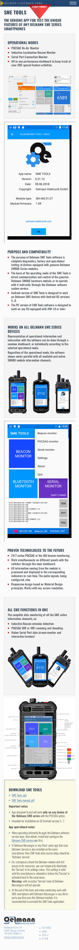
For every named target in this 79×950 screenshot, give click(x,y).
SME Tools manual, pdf (23, 800)
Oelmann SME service (22, 840)
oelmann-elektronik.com (14, 937)
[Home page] (24, 3)
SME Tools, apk (19, 795)
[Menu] (74, 3)
